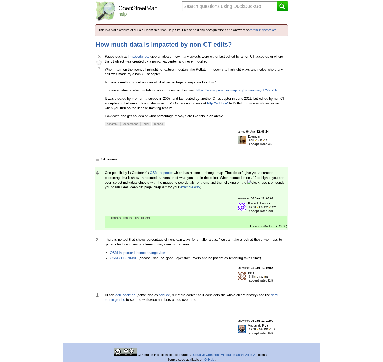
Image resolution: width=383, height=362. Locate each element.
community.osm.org (263, 30)
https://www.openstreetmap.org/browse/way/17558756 (236, 90)
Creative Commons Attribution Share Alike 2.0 (225, 355)
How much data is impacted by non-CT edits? (164, 44)
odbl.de (164, 295)
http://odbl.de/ (138, 56)
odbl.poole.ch (125, 295)
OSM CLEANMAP (124, 258)
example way (190, 187)
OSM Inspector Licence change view (137, 253)
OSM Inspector (161, 173)
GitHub (209, 359)
